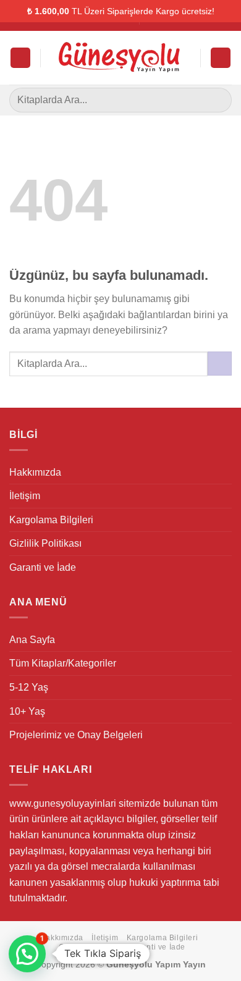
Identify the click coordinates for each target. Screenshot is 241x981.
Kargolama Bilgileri (51, 520)
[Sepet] (220, 58)
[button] (27, 953)
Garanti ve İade (42, 567)
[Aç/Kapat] (227, 663)
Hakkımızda (35, 472)
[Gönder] (217, 100)
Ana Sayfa (32, 639)
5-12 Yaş (28, 687)
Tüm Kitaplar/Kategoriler (62, 663)
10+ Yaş (27, 711)
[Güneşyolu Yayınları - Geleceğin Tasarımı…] (120, 58)
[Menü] (20, 58)
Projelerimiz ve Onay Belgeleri (76, 735)
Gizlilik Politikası (45, 543)
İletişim (24, 495)
